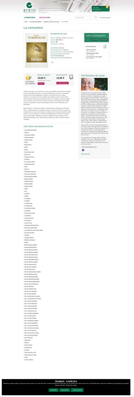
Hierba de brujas (28, 181)
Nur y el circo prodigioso (30, 301)
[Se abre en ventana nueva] (83, 151)
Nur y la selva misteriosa (31, 335)
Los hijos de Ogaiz (29, 232)
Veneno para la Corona (30, 354)
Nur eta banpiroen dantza (31, 257)
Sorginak (26, 350)
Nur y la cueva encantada (31, 325)
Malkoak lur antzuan (29, 240)
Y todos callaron (28, 359)
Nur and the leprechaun (30, 247)
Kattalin (26, 196)
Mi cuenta (95, 7)
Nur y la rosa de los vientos (31, 332)
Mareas (26, 242)
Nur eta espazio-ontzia (30, 264)
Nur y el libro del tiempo (30, 308)
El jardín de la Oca (29, 157)
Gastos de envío (41, 80)
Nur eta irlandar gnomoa (30, 274)
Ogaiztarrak (27, 340)
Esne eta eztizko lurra (30, 174)
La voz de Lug (28, 222)
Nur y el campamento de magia (32, 298)
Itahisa (26, 188)
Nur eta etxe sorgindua (30, 266)
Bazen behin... (28, 144)
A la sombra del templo (30, 130)
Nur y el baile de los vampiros (32, 296)
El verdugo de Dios (29, 164)
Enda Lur (26, 169)
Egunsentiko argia (29, 152)
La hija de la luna (28, 218)
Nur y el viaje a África (30, 315)
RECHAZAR (64, 390)
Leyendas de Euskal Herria (31, 225)
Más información (85, 154)
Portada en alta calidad (92, 53)
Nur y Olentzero (28, 337)
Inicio (26, 21)
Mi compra (96, 9)
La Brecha (27, 200)
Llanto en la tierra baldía (30, 227)
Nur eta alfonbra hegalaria (31, 252)
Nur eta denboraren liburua (31, 259)
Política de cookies (71, 385)
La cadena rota (28, 203)
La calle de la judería (29, 208)
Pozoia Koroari (28, 345)
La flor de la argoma (29, 213)
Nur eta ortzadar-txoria (30, 288)
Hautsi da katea (28, 179)
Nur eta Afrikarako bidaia (30, 249)
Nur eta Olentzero (29, 286)
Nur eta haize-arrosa (29, 269)
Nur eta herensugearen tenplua (32, 271)
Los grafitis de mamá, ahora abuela (33, 230)
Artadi (26, 142)
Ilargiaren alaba (28, 183)
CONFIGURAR (77, 390)
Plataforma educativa (104, 2)
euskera (55, 2)
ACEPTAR (54, 390)
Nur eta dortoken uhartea (30, 262)
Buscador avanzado (105, 17)
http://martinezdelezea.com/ (89, 147)
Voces (26, 357)
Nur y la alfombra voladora (31, 320)
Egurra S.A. (27, 154)
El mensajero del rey (29, 161)
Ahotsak (26, 132)
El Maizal (26, 159)
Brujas (26, 149)
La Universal (27, 220)
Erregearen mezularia (30, 171)
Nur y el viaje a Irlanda (30, 318)
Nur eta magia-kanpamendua (32, 281)
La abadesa (27, 198)
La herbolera (27, 215)
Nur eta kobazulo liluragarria (31, 279)
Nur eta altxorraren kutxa (30, 254)
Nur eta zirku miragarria (30, 291)
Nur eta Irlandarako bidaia (31, 276)
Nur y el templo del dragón (31, 313)
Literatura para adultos (35, 21)
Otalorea (26, 342)
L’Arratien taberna (29, 237)
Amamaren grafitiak (29, 135)
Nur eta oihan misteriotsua (31, 284)
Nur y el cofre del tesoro (30, 303)
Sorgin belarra (28, 347)
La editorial (27, 210)
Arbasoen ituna (28, 139)
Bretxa (26, 147)
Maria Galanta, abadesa (30, 244)
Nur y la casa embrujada (30, 323)
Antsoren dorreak (28, 137)
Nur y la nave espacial (30, 330)
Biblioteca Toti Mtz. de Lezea (51, 21)
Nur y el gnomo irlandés (30, 306)
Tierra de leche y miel (30, 352)
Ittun (25, 191)
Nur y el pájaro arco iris (30, 310)
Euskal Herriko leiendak (30, 176)
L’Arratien (26, 235)
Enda (25, 166)
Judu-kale (27, 193)
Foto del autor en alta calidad (94, 56)
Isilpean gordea (28, 186)
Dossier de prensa (91, 49)
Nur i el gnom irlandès (30, 293)
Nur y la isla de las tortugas (31, 328)
